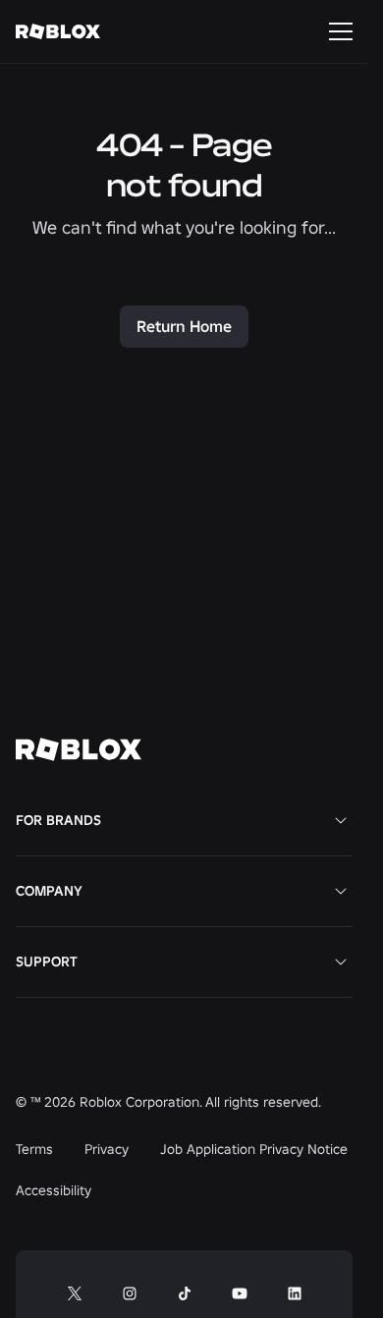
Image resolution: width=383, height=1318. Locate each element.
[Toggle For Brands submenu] (341, 820)
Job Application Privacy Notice (254, 1149)
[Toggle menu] (341, 31)
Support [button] (47, 961)
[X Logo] (74, 1293)
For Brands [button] (58, 820)
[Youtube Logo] (239, 1293)
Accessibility (53, 1190)
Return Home (184, 326)
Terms (34, 1149)
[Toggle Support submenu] (341, 961)
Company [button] (49, 891)
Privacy (106, 1149)
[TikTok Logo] (184, 1293)
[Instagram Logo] (129, 1293)
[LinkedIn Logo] (294, 1293)
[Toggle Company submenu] (341, 891)
